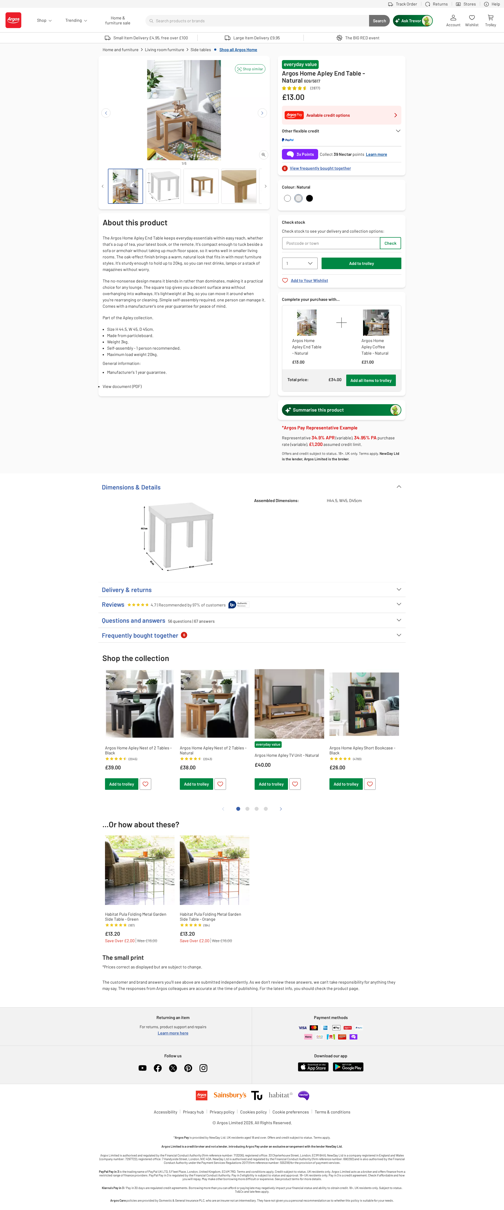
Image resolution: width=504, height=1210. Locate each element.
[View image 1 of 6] (125, 186)
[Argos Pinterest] (188, 1068)
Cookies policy (253, 1111)
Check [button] (390, 243)
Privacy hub (193, 1111)
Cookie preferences (290, 1111)
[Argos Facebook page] (157, 1068)
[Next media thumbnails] (266, 186)
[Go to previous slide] (106, 113)
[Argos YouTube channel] (142, 1068)
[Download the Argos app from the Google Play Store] (348, 1070)
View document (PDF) (122, 386)
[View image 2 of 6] (163, 186)
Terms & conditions (332, 1111)
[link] (342, 166)
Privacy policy (222, 1111)
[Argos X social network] (173, 1068)
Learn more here (173, 1032)
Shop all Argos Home (238, 49)
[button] (250, 68)
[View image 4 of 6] (239, 186)
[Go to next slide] (262, 113)
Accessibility (165, 1111)
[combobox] (257, 20)
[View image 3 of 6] (201, 186)
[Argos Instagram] (203, 1068)
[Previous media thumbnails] (103, 186)
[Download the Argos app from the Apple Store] (313, 1070)
